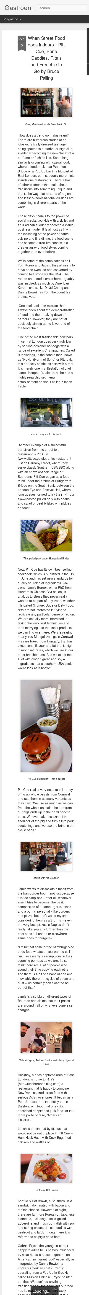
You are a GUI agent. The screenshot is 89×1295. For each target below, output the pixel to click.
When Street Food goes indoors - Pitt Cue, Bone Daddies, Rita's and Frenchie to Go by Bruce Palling (46, 58)
